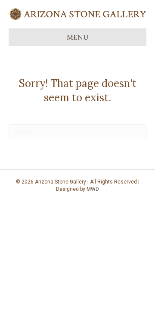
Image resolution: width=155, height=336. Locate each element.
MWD (93, 189)
